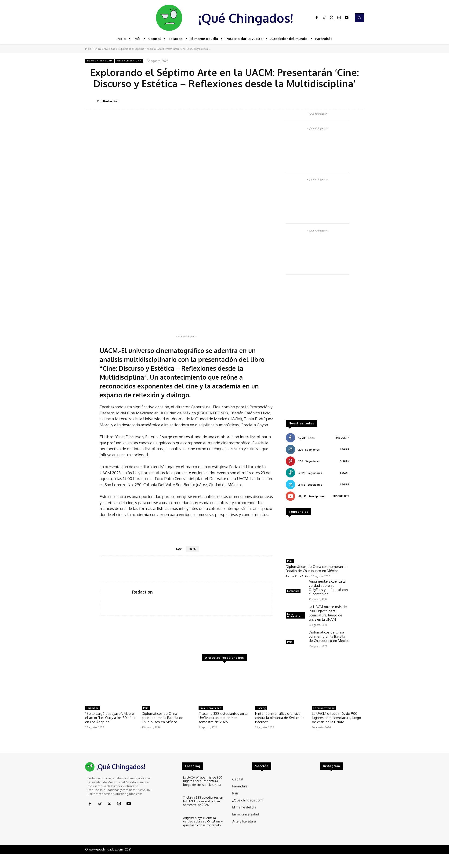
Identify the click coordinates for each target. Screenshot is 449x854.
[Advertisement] (317, 349)
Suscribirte (341, 496)
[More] (359, 101)
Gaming (261, 708)
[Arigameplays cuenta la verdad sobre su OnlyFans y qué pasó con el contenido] (295, 586)
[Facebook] (316, 17)
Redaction (111, 101)
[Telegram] (348, 101)
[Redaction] (91, 101)
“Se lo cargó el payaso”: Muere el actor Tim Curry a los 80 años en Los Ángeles (110, 717)
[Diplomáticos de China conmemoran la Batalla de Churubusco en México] (317, 539)
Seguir (344, 449)
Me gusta (342, 437)
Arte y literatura (129, 60)
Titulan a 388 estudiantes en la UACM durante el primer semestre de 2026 (223, 717)
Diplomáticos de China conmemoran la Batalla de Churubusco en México (316, 568)
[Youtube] (346, 17)
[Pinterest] (326, 101)
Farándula (293, 591)
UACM (192, 549)
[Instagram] (339, 17)
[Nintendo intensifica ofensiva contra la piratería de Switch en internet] (281, 685)
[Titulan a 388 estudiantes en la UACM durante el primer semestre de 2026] (224, 685)
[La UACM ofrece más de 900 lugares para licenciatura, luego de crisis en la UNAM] (338, 685)
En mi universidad (104, 48)
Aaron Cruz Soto (297, 576)
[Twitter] (331, 17)
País (289, 561)
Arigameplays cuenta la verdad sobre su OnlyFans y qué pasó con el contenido (328, 587)
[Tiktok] (324, 17)
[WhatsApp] (337, 101)
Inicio (88, 48)
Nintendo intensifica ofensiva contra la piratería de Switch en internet (279, 717)
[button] (359, 17)
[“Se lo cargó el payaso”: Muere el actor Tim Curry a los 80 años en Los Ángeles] (111, 685)
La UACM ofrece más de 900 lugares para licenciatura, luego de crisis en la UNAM (328, 613)
